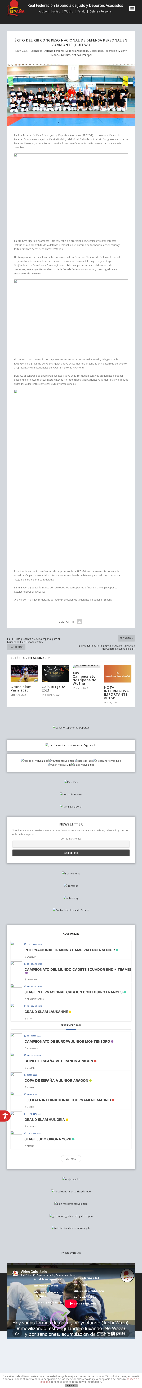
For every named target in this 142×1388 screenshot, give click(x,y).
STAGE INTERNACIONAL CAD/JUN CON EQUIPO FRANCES (73, 992)
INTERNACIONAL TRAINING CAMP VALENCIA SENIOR (69, 950)
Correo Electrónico (71, 838)
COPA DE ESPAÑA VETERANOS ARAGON (58, 1061)
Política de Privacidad (86, 1277)
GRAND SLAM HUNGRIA (44, 1120)
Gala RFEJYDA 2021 (53, 688)
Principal (87, 55)
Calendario (36, 50)
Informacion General (46, 1285)
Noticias (65, 55)
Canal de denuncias (85, 1303)
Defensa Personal (54, 50)
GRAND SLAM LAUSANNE (46, 1012)
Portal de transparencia (47, 1279)
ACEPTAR (71, 1386)
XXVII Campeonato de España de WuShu (84, 678)
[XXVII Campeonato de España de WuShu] (86, 666)
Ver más (71, 1159)
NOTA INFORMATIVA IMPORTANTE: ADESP (116, 692)
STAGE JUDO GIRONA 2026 (47, 1139)
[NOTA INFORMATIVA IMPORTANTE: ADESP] (118, 673)
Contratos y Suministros (48, 1302)
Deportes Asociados (76, 50)
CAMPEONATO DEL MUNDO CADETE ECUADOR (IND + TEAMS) (77, 969)
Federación (110, 50)
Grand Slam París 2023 (21, 688)
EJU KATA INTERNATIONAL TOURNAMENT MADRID (67, 1100)
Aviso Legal (80, 1284)
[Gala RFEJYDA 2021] (55, 673)
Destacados (96, 50)
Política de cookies (85, 1297)
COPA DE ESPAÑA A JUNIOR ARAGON (56, 1080)
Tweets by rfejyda (71, 1252)
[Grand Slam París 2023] (24, 673)
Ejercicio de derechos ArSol (89, 1290)
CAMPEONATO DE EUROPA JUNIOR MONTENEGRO (67, 1041)
